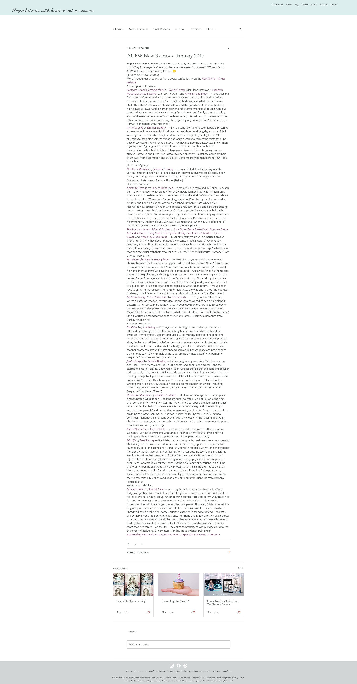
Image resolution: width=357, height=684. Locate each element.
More (210, 29)
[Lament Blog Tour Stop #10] (178, 584)
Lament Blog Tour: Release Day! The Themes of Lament (222, 602)
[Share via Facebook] (128, 544)
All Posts (118, 29)
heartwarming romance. (73, 10)
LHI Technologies (185, 671)
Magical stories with (31, 10)
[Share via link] (142, 544)
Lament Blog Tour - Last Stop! (131, 601)
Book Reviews (162, 29)
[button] (240, 29)
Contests (196, 29)
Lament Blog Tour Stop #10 (175, 601)
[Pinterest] (185, 665)
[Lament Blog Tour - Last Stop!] (133, 584)
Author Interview (138, 29)
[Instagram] (171, 665)
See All (241, 568)
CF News (180, 29)
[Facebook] (178, 665)
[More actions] (228, 47)
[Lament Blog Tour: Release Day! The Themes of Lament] (224, 584)
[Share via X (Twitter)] (135, 544)
